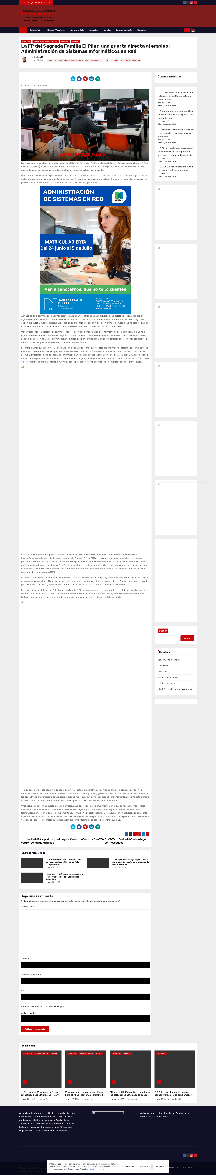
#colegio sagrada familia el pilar (68, 60)
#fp (106, 60)
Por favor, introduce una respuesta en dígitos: (43, 1006)
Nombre (25, 958)
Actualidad (35, 30)
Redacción (39, 57)
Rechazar (144, 1166)
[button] (181, 30)
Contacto (162, 671)
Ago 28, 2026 (54, 867)
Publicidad (163, 665)
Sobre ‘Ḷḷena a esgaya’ (169, 659)
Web (23, 990)
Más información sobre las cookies (175, 689)
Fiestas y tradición (56, 30)
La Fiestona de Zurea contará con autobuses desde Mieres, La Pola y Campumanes (63, 862)
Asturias (107, 30)
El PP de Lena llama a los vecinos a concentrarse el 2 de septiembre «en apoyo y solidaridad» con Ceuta (175, 152)
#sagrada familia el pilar (130, 60)
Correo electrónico (31, 974)
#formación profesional (93, 60)
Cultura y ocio (77, 30)
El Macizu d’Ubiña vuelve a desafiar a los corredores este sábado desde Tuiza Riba (64, 877)
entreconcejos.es (124, 30)
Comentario (27, 906)
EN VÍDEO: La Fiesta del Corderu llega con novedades (125, 841)
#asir (50, 60)
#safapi (114, 60)
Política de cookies (167, 683)
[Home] (23, 30)
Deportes (94, 30)
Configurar (159, 1166)
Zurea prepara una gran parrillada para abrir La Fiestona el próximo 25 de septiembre (130, 862)
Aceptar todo (128, 1166)
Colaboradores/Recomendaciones (46, 41)
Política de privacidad (168, 677)
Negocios (142, 30)
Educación (64, 41)
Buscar (163, 630)
